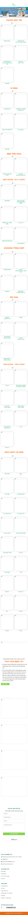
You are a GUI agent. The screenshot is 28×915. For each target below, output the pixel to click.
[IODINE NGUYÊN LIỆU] (7, 233)
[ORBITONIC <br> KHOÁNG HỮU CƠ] (21, 282)
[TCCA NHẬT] (7, 563)
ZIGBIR (20, 317)
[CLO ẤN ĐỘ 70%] (7, 505)
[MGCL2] (21, 602)
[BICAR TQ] (21, 583)
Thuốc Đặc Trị (4, 886)
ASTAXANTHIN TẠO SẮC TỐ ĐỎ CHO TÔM (7, 63)
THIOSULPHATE (21, 494)
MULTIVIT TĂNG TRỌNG (7, 407)
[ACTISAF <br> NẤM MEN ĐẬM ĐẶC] (21, 165)
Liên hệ (3, 878)
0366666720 (11, 1)
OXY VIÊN (7, 494)
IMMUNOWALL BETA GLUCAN (7, 359)
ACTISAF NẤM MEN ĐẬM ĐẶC (20, 175)
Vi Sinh (3, 888)
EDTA (21, 473)
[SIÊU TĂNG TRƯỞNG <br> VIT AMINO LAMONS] (21, 376)
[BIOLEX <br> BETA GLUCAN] (21, 329)
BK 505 (7, 385)
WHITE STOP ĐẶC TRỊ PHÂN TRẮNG (21, 41)
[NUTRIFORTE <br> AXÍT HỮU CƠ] (7, 418)
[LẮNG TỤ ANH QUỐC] (21, 524)
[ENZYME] (7, 140)
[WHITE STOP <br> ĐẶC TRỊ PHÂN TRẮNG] (21, 32)
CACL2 (20, 630)
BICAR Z (7, 591)
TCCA (21, 572)
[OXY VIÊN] (7, 485)
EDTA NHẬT (7, 473)
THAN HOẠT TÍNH (7, 552)
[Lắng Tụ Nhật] (7, 524)
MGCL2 (21, 611)
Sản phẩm (3, 873)
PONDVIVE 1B (7, 109)
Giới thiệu (3, 871)
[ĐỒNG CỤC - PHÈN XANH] (7, 214)
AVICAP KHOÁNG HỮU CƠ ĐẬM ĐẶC (20, 270)
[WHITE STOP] (7, 32)
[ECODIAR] (7, 74)
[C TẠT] (21, 418)
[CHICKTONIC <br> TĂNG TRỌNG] (21, 397)
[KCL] (7, 602)
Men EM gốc (21, 129)
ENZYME (7, 149)
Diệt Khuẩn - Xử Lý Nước (6, 893)
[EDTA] (21, 465)
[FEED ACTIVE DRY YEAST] (7, 165)
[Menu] (2, 4)
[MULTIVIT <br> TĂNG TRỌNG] (7, 397)
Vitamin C (7, 447)
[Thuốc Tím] (21, 214)
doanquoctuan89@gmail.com (8, 861)
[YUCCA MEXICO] (21, 234)
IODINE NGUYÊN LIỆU (7, 241)
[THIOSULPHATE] (21, 485)
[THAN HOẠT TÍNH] (7, 544)
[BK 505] (7, 376)
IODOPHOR (7, 200)
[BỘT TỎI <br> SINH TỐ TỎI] (21, 53)
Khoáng (3, 895)
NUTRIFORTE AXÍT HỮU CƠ (7, 427)
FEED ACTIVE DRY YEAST (7, 175)
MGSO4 (7, 630)
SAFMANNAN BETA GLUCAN (7, 337)
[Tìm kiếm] (26, 4)
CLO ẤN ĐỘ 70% (7, 513)
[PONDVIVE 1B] (7, 100)
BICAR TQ (21, 591)
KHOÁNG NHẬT (7, 269)
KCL (7, 611)
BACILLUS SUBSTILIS (7, 129)
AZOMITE (7, 291)
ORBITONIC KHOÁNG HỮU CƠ (21, 292)
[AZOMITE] (7, 282)
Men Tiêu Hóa (4, 890)
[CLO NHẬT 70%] (21, 505)
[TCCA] (21, 563)
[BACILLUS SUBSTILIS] (7, 121)
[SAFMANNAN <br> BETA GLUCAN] (7, 328)
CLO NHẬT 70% (20, 513)
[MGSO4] (7, 622)
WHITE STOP (7, 41)
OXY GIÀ (21, 552)
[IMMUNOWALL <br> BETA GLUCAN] (7, 350)
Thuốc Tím (20, 222)
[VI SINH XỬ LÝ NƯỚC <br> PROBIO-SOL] (21, 100)
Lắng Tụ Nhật (7, 533)
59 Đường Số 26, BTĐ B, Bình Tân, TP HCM (11, 856)
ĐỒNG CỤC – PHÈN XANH (7, 223)
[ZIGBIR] (21, 308)
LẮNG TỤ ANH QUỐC (21, 533)
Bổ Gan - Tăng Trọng (6, 897)
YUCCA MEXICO (20, 243)
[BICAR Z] (7, 583)
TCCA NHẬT (7, 572)
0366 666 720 (19, 1)
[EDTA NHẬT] (7, 465)
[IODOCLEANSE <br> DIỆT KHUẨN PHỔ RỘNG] (21, 192)
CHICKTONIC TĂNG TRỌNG (21, 407)
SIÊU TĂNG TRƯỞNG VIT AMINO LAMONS (21, 386)
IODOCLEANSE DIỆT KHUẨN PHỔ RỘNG (21, 202)
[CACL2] (21, 622)
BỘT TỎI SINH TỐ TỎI (21, 62)
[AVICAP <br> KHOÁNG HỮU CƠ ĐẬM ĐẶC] (21, 260)
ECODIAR (7, 83)
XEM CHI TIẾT (23, 696)
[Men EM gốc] (21, 121)
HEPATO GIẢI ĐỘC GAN (7, 318)
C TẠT (20, 426)
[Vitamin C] (7, 438)
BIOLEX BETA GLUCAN (20, 339)
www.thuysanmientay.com (7, 863)
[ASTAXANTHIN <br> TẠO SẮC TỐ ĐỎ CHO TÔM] (7, 53)
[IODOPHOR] (7, 192)
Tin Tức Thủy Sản (5, 876)
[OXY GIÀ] (21, 544)
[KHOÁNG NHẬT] (7, 260)
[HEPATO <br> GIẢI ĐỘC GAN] (7, 308)
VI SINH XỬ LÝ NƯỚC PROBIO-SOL (21, 109)
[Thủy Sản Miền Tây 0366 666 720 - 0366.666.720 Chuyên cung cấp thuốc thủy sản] (14, 4)
